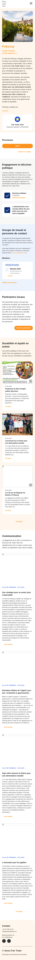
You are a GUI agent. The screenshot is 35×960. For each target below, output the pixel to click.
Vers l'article (8, 644)
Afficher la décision (18, 197)
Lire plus (5, 111)
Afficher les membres (9, 282)
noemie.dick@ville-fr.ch (18, 253)
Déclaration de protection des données (14, 954)
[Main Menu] (31, 3)
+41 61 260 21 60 (7, 929)
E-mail (10, 276)
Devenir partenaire (24, 328)
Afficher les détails (24, 152)
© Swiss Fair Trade (11, 950)
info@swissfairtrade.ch (9, 931)
